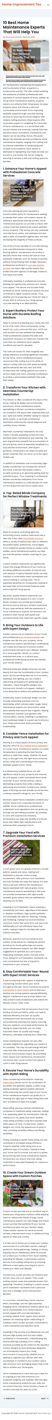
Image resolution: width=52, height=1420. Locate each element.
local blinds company (33, 538)
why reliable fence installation (34, 746)
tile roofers (15, 329)
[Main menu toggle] (48, 4)
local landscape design (29, 637)
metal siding (8, 1082)
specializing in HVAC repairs (16, 990)
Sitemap (47, 1413)
